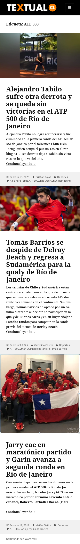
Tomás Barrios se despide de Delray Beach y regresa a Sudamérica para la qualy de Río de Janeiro (38, 261)
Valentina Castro (43, 345)
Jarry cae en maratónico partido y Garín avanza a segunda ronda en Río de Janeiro (38, 459)
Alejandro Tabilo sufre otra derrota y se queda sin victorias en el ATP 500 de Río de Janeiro (39, 107)
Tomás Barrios (58, 348)
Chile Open (45, 180)
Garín (22, 529)
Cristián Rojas (43, 177)
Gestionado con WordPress (21, 539)
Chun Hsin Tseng (61, 180)
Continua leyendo (21, 163)
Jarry (29, 529)
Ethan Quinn (27, 348)
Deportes (62, 177)
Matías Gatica (43, 525)
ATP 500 (33, 180)
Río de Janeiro (42, 348)
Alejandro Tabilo (19, 180)
